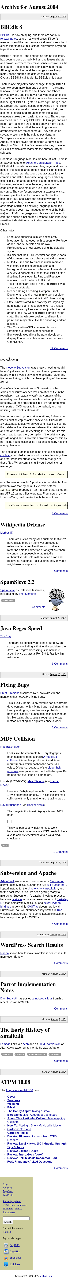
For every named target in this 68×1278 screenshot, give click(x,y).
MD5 (5, 845)
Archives (7, 1187)
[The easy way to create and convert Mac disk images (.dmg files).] (6, 1245)
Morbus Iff (6, 532)
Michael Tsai (46, 1276)
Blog (5, 1184)
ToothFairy (15, 1264)
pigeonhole (55, 767)
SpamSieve (7, 590)
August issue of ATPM (19, 1090)
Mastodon (8, 1208)
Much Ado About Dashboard (32, 1114)
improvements (27, 593)
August (53, 16)
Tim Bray (5, 636)
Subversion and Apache (28, 873)
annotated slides (42, 998)
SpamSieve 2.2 (17, 582)
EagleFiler (15, 1251)
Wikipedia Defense (22, 524)
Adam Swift (7, 881)
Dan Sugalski (8, 998)
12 (59, 862)
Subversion (57, 881)
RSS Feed (8, 1205)
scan (26, 1044)
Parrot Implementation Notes (28, 987)
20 (59, 674)
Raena (4, 953)
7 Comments (60, 513)
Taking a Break (28, 1111)
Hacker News (35, 804)
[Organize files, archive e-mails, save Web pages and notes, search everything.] (6, 1251)
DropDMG (15, 1245)
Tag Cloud (8, 1191)
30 (59, 16)
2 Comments (60, 727)
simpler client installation (43, 888)
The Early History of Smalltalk (25, 1032)
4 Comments (60, 923)
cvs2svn (9, 359)
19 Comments (59, 348)
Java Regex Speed (21, 628)
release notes (8, 38)
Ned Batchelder (10, 746)
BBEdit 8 (11, 27)
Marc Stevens (36, 781)
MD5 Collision (17, 738)
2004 (52, 7)
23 (59, 618)
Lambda (5, 1044)
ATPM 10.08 (15, 1082)
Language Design (37, 1054)
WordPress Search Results (31, 945)
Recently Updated (12, 1201)
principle (12, 771)
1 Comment (60, 851)
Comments (61, 570)
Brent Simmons (9, 693)
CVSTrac (32, 906)
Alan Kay (7, 1054)
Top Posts (8, 1195)
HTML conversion (50, 1044)
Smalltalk (55, 1054)
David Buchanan (10, 804)
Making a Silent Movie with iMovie (34, 1125)
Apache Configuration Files (43, 162)
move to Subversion (18, 367)
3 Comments (60, 663)
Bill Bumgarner (56, 884)
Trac (59, 910)
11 (59, 934)
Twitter (18, 1208)
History (20, 1054)
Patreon (7, 1232)
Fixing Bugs (14, 684)
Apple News (9, 1212)
